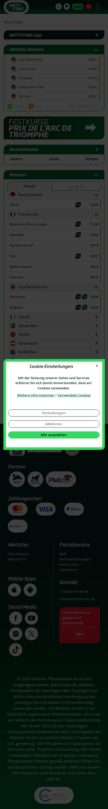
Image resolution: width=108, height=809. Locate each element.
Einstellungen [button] (54, 413)
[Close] (96, 366)
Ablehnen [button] (53, 423)
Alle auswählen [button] (54, 434)
